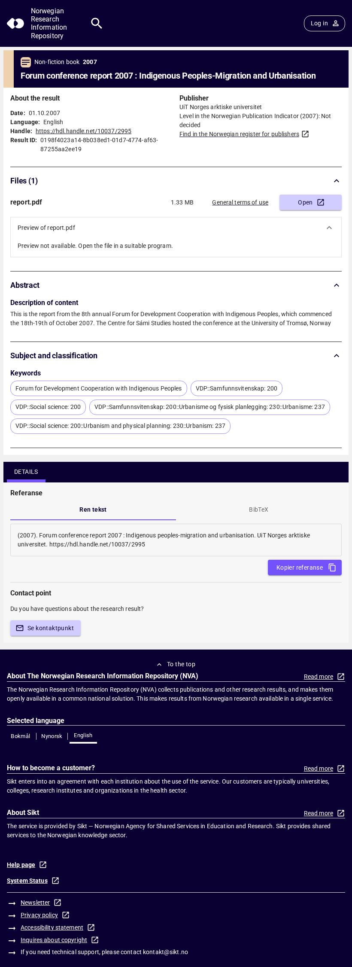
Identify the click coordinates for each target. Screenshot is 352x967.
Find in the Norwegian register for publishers (239, 134)
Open (305, 202)
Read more (318, 676)
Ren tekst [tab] (93, 509)
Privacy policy (39, 915)
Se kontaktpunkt (50, 628)
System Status (27, 880)
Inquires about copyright (54, 939)
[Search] (97, 23)
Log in (319, 23)
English (83, 735)
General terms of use (240, 202)
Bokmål (20, 736)
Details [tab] (26, 471)
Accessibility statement (52, 927)
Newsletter (35, 902)
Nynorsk (52, 736)
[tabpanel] (176, 540)
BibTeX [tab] (258, 509)
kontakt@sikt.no (165, 952)
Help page (21, 864)
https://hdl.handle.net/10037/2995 (83, 131)
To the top (181, 664)
